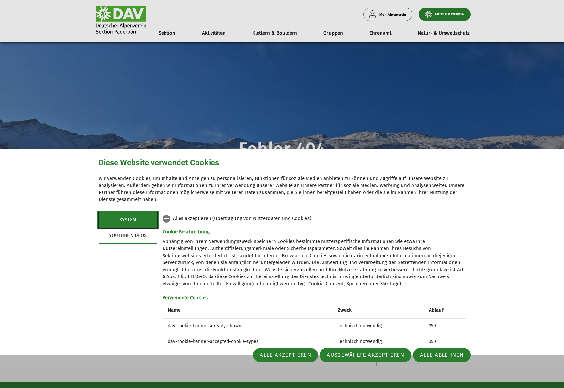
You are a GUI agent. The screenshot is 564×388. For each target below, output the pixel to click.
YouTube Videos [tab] (128, 235)
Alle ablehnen (442, 355)
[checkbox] (314, 218)
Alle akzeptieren (285, 355)
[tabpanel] (314, 281)
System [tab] (127, 220)
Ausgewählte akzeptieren (365, 355)
